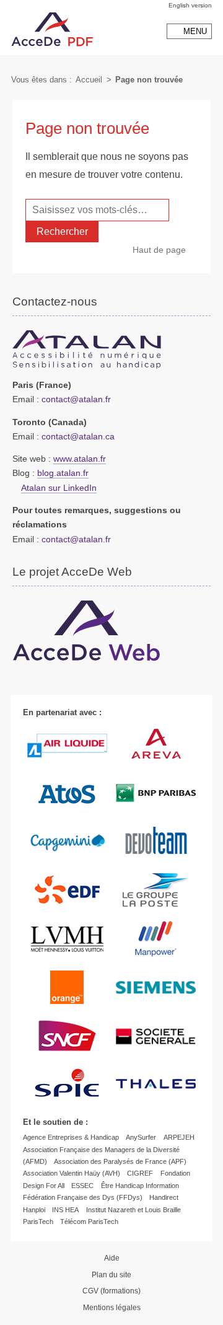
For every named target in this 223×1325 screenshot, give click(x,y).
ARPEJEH (179, 1137)
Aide (112, 1258)
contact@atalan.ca (78, 436)
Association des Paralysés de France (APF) (120, 1161)
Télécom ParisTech (89, 1221)
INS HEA (65, 1209)
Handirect (163, 1197)
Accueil (89, 79)
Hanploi (34, 1209)
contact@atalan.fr (76, 399)
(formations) (111, 1291)
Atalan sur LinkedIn (59, 488)
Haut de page (159, 250)
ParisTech (38, 1221)
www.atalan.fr (79, 459)
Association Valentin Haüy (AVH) (71, 1173)
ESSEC (82, 1185)
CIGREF (140, 1173)
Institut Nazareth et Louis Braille (133, 1209)
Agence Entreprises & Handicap (71, 1137)
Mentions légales (112, 1307)
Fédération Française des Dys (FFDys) (82, 1197)
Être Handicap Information (140, 1185)
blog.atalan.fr (63, 473)
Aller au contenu (27, 5)
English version (190, 5)
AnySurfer (141, 1137)
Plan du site (111, 1275)
